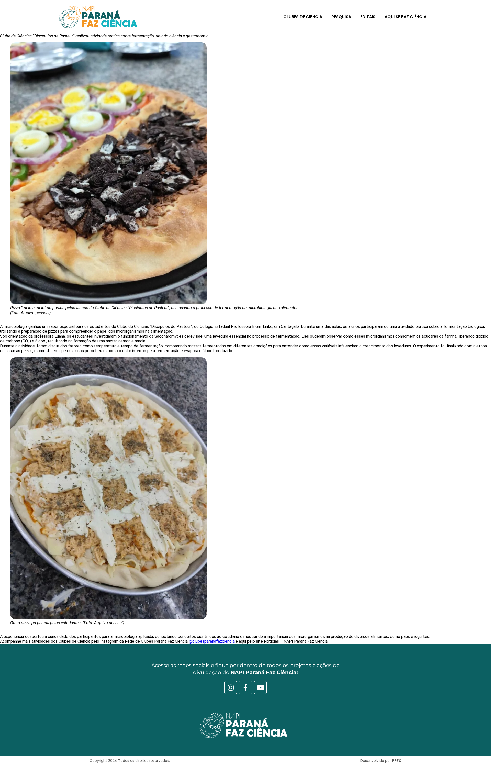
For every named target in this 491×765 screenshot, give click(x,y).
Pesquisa (341, 17)
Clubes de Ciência (302, 17)
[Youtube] (260, 687)
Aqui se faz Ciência (405, 17)
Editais (367, 17)
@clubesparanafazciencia (211, 641)
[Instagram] (230, 687)
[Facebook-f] (245, 687)
